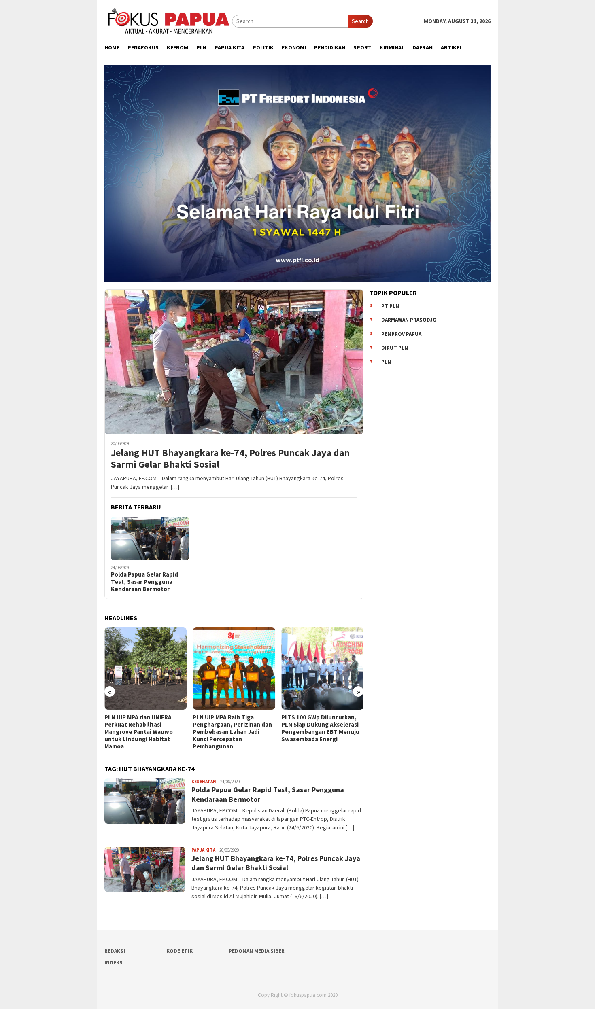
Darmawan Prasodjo (409, 319)
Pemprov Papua (401, 334)
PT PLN (390, 306)
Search (360, 21)
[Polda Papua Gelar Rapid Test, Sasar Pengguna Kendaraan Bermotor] (150, 538)
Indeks (113, 962)
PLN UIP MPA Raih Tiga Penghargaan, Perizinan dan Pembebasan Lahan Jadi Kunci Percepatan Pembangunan (144, 732)
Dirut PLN (394, 347)
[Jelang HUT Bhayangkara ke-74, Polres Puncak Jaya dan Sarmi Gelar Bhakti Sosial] (233, 361)
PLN (386, 361)
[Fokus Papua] (168, 20)
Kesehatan (203, 781)
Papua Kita (203, 850)
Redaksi (114, 951)
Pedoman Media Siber (257, 951)
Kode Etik (179, 951)
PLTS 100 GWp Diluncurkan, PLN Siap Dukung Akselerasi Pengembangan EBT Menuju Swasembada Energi (232, 728)
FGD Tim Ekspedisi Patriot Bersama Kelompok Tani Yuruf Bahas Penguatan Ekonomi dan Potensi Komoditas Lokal (317, 732)
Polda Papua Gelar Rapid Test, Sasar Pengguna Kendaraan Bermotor (144, 582)
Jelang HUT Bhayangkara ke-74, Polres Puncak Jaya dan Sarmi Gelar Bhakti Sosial (230, 459)
